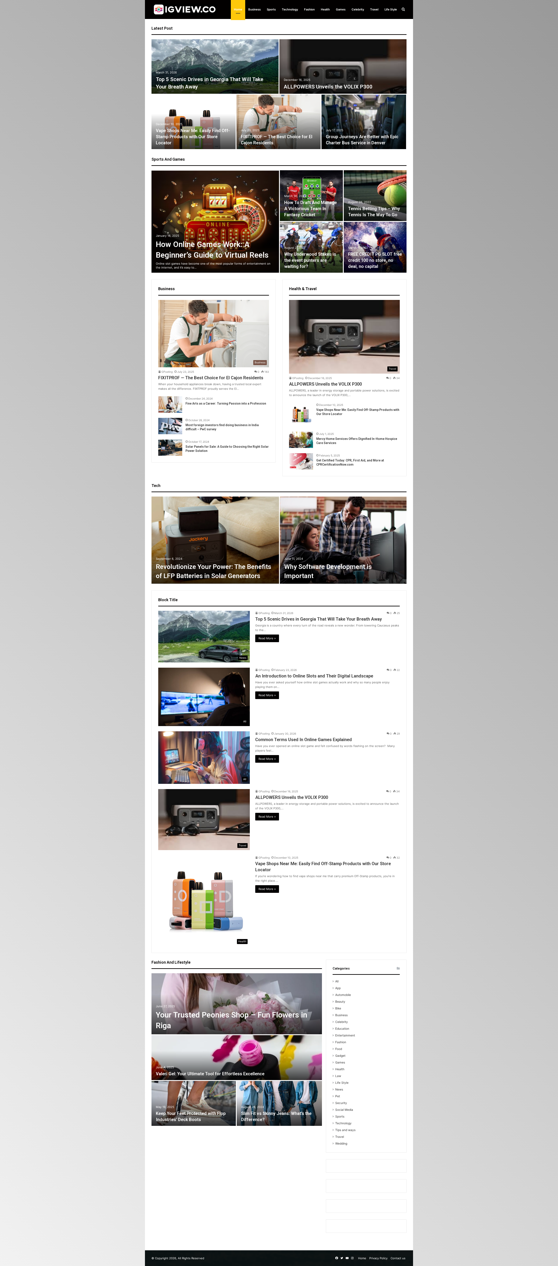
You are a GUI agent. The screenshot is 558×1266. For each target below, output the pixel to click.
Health (325, 9)
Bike (338, 1008)
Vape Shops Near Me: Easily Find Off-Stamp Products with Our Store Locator (193, 136)
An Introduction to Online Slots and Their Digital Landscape (314, 676)
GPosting (167, 371)
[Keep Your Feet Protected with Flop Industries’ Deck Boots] (193, 1103)
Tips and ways (345, 1130)
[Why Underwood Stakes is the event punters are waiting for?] (311, 247)
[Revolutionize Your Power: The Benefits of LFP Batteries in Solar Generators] (215, 540)
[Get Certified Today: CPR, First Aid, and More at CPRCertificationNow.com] (301, 461)
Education (342, 1028)
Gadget (340, 1055)
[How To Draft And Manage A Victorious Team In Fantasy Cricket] (311, 195)
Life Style (390, 9)
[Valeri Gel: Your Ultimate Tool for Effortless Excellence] (236, 1057)
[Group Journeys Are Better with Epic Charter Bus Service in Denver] (364, 122)
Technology (290, 9)
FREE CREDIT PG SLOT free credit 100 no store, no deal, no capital (375, 260)
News (339, 1089)
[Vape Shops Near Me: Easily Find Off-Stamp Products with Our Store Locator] (193, 122)
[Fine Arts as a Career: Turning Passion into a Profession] (170, 404)
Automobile (343, 995)
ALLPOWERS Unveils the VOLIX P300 (328, 87)
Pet (337, 1096)
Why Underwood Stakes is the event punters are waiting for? (310, 260)
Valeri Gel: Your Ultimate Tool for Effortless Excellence (210, 1073)
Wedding (341, 1143)
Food (338, 1049)
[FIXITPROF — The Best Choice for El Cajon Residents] (278, 122)
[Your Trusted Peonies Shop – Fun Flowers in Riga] (236, 1003)
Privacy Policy (378, 1258)
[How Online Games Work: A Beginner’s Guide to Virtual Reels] (215, 221)
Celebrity (358, 9)
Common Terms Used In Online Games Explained (303, 739)
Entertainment (345, 1035)
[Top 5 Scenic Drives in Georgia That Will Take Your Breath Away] (215, 66)
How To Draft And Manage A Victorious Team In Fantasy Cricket (310, 208)
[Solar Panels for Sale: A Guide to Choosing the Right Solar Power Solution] (170, 447)
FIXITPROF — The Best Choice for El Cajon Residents (210, 377)
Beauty (340, 1001)
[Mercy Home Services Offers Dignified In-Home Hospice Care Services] (301, 440)
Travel (374, 9)
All (337, 981)
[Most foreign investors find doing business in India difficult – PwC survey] (170, 426)
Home (238, 9)
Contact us (398, 1258)
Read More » (267, 638)
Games (340, 9)
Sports (271, 9)
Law (338, 1076)
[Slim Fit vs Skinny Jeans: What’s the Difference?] (279, 1103)
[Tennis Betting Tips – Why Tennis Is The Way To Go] (375, 195)
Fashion (309, 9)
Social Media (344, 1109)
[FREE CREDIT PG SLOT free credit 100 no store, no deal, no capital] (375, 247)
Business (254, 9)
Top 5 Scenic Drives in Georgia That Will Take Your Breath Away (318, 619)
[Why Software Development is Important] (343, 540)
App (338, 988)
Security (341, 1103)
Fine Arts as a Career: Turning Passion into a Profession (225, 403)
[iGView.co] (184, 9)
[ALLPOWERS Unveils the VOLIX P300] (343, 66)
